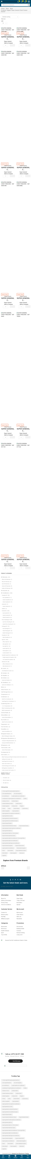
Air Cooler (3, 668)
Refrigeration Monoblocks (7, 738)
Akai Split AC (5, 644)
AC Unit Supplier (17, 793)
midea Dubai (18, 803)
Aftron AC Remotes (6, 579)
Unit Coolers (4, 754)
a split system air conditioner (18, 796)
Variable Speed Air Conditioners (9, 655)
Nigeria (21, 806)
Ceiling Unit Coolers (6, 759)
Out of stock (7, 780)
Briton (2, 687)
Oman (3, 808)
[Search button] (28, 5)
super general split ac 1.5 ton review (10, 833)
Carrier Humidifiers (6, 731)
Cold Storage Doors (6, 692)
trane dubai (4, 853)
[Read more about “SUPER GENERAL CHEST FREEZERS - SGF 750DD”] (27, 437)
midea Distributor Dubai (7, 803)
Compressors (4, 694)
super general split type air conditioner (10, 843)
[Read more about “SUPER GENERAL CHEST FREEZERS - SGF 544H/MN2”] (27, 306)
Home (3, 8)
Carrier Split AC (6, 648)
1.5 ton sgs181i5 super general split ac (10, 791)
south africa (25, 808)
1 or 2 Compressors (6, 705)
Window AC (4, 661)
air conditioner (5, 796)
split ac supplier (5, 810)
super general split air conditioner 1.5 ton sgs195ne (13, 838)
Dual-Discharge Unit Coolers (8, 765)
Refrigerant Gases (5, 733)
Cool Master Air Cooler (7, 670)
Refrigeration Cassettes (7, 768)
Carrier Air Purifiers (6, 680)
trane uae (22, 853)
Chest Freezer (7, 35)
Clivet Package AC (6, 630)
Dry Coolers (4, 719)
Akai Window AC (6, 666)
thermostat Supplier (21, 848)
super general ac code (7, 815)
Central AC (4, 604)
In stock (6, 777)
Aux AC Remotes (5, 583)
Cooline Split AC (6, 652)
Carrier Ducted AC (6, 615)
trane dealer (10, 850)
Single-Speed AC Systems (8, 657)
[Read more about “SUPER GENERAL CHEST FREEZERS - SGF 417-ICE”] (27, 568)
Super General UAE (19, 845)
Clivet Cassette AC (7, 601)
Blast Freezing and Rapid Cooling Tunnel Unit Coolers (13, 756)
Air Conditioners (5, 593)
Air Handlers (4, 675)
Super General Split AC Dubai (8, 835)
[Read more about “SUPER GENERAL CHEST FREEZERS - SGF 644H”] (12, 437)
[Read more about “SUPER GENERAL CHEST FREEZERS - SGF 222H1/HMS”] (27, 45)
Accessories (4, 590)
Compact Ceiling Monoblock (8, 740)
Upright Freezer (5, 772)
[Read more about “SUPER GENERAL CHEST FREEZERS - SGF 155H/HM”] (12, 45)
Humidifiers (4, 729)
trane (3, 850)
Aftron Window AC (7, 663)
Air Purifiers (4, 678)
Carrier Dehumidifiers (6, 717)
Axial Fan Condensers (6, 699)
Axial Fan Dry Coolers (6, 722)
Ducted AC (4, 610)
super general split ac (7, 830)
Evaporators (4, 724)
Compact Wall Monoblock (7, 742)
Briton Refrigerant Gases (7, 736)
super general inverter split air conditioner (11, 828)
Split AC (3, 639)
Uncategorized (4, 752)
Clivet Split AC (6, 650)
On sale (5, 782)
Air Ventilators (4, 682)
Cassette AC (4, 595)
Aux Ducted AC (6, 613)
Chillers (3, 608)
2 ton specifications (6, 793)
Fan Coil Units (4, 726)
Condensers (4, 696)
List (2, 21)
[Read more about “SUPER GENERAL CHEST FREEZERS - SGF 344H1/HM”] (27, 176)
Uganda (4, 855)
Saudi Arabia (16, 808)
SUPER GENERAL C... (7, 38)
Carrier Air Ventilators (6, 684)
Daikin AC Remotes (6, 588)
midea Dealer (15, 801)
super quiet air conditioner (8, 848)
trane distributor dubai (21, 850)
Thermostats (4, 747)
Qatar (9, 808)
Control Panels (4, 712)
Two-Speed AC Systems (8, 659)
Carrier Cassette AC (7, 599)
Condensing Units (5, 703)
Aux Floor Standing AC (7, 621)
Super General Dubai (23, 825)
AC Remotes (4, 577)
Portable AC (4, 635)
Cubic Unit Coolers (6, 763)
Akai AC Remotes (5, 581)
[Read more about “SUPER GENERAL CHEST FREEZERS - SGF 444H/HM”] (12, 306)
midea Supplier (5, 806)
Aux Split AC (5, 646)
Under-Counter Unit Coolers (8, 770)
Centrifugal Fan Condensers (8, 701)
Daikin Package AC (7, 632)
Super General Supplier (7, 845)
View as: (3, 19)
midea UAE (14, 806)
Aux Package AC (6, 628)
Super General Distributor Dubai (9, 825)
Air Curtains (4, 673)
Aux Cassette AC (6, 597)
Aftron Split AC (6, 641)
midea (25, 798)
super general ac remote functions (9, 818)
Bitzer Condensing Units (7, 708)
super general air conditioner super (10, 820)
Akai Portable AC (6, 637)
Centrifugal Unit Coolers (7, 761)
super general (15, 810)
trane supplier (13, 853)
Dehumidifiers (4, 715)
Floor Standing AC (6, 619)
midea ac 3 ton (5, 801)
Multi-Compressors (6, 710)
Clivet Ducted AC (6, 617)
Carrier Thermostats (6, 749)
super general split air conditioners (9, 840)
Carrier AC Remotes (6, 586)
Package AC (4, 626)
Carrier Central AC (6, 606)
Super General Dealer (7, 823)
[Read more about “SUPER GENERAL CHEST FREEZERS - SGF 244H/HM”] (12, 176)
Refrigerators (4, 745)
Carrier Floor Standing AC (8, 624)
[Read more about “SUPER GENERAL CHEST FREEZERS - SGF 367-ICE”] (12, 568)
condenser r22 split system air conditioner (11, 798)
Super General (7, 41)
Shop (7, 8)
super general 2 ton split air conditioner (10, 813)
